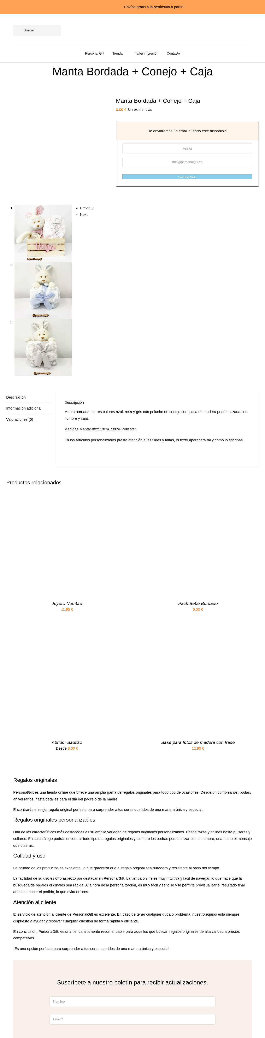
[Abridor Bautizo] (58, 634)
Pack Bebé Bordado (198, 603)
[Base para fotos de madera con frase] (189, 634)
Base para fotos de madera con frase (198, 742)
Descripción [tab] (16, 397)
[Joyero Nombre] (58, 495)
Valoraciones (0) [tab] (19, 419)
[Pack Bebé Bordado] (189, 495)
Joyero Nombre (67, 603)
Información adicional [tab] (23, 408)
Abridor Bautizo (67, 742)
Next (84, 215)
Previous (87, 208)
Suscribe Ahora (187, 177)
